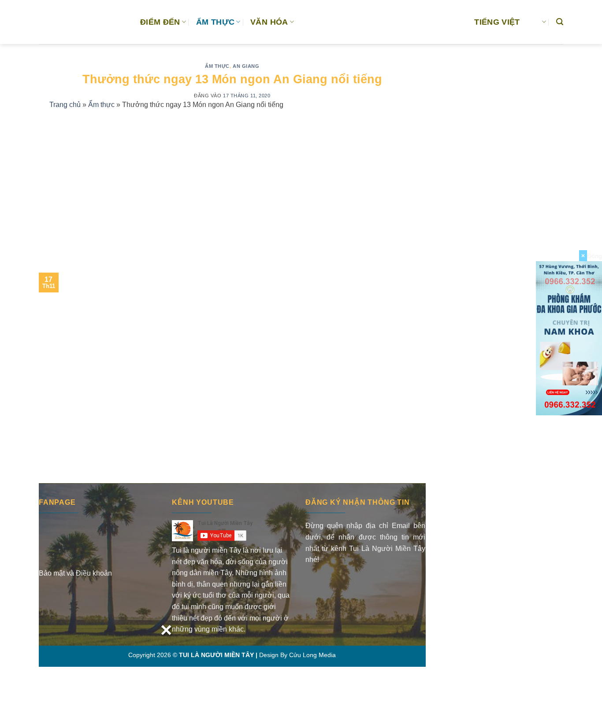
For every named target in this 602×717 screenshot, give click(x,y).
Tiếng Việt (497, 22)
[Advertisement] (232, 181)
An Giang (246, 66)
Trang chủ (65, 104)
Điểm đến (160, 22)
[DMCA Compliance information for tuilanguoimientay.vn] (339, 584)
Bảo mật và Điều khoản (75, 573)
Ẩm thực (217, 66)
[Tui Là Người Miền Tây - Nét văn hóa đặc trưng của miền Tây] (83, 22)
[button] (559, 21)
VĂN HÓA (269, 22)
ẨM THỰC (215, 22)
